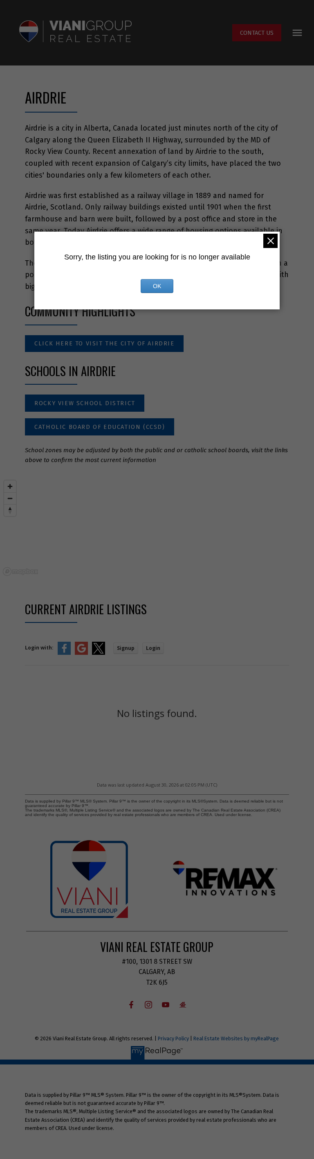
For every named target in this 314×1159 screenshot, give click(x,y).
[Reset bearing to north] (10, 510)
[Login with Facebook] (64, 652)
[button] (256, 32)
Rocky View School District (84, 403)
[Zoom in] (10, 486)
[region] (157, 527)
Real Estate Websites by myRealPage (236, 1038)
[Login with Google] (81, 652)
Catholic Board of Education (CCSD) (99, 427)
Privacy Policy (173, 1038)
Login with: (39, 647)
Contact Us (257, 32)
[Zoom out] (10, 498)
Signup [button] (126, 648)
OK (157, 286)
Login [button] (153, 648)
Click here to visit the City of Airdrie (104, 343)
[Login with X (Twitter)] (98, 652)
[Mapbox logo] (20, 571)
